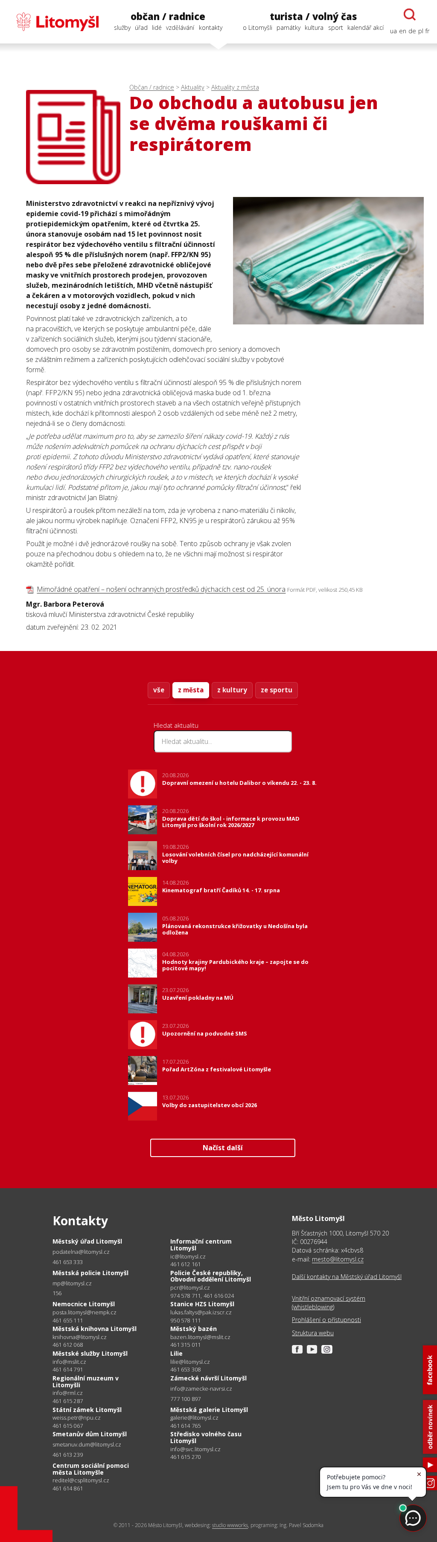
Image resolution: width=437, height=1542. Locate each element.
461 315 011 (185, 1344)
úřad (141, 27)
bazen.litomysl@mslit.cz (200, 1337)
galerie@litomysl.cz (194, 1418)
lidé (157, 27)
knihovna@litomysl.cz (79, 1337)
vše (158, 690)
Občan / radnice (151, 87)
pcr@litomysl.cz (190, 1288)
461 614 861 (67, 1488)
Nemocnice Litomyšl (83, 1304)
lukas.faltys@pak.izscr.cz (201, 1312)
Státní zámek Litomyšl (87, 1410)
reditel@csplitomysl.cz (80, 1480)
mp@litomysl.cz (72, 1283)
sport (335, 27)
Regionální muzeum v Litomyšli (85, 1381)
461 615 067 (67, 1425)
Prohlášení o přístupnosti (326, 1320)
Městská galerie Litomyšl (209, 1410)
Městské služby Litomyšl (90, 1353)
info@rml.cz (67, 1393)
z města (191, 690)
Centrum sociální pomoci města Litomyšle (90, 1468)
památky (288, 27)
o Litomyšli (257, 27)
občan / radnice (168, 16)
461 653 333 (67, 1262)
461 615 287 (67, 1401)
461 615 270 (185, 1457)
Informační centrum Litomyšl (201, 1244)
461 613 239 (67, 1454)
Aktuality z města (235, 87)
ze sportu (276, 690)
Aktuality (192, 87)
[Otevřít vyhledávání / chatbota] (409, 14)
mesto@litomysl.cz (338, 1259)
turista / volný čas (313, 16)
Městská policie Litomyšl (90, 1273)
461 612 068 (67, 1344)
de (412, 31)
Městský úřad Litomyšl (87, 1241)
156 (57, 1293)
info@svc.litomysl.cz (195, 1449)
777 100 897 (185, 1399)
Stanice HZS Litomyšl (202, 1304)
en (402, 31)
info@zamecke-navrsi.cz (201, 1389)
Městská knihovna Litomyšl (94, 1329)
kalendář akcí (365, 27)
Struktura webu (313, 1333)
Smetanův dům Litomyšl (89, 1434)
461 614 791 (67, 1369)
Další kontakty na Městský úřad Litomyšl (347, 1277)
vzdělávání (180, 27)
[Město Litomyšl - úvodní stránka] (53, 21)
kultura (314, 27)
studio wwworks (230, 1525)
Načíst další (223, 1147)
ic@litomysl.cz (188, 1256)
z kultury (232, 690)
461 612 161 (185, 1264)
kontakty (210, 27)
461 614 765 (185, 1425)
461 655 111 (67, 1320)
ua (393, 31)
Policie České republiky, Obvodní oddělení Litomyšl (210, 1276)
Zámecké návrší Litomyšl (208, 1378)
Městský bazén (193, 1329)
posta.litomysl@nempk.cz (84, 1312)
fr (427, 31)
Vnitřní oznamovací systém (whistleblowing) (328, 1302)
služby (122, 27)
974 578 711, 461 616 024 (202, 1295)
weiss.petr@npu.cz (76, 1418)
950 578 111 (185, 1320)
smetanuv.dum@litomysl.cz (86, 1444)
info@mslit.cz (69, 1362)
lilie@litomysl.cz (190, 1362)
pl (420, 31)
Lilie (176, 1353)
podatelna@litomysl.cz (81, 1252)
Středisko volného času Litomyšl (206, 1437)
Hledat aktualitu (176, 725)
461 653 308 (185, 1369)
